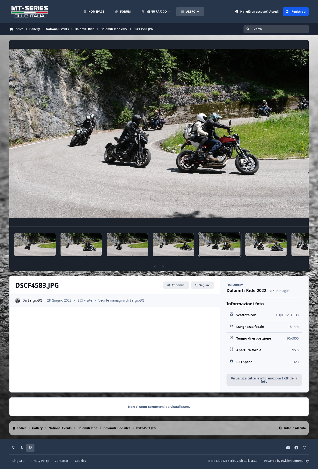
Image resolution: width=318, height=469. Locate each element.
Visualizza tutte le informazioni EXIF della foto (264, 380)
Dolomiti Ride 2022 (246, 290)
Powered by (286, 461)
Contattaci (62, 461)
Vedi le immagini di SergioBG (121, 300)
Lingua (17, 461)
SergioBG (35, 300)
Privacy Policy (40, 461)
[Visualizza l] (35, 244)
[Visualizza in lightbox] (159, 133)
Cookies (80, 461)
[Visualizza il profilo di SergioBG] (17, 300)
